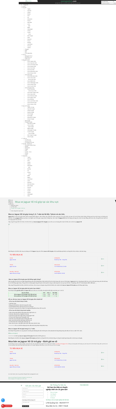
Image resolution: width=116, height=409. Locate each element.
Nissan (29, 20)
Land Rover (29, 44)
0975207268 (57, 271)
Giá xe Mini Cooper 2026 (32, 92)
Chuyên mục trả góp (15, 208)
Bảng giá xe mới (26, 60)
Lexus (28, 24)
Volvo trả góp (30, 136)
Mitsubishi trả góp (31, 117)
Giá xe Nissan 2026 (31, 73)
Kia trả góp (29, 115)
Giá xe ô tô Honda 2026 (32, 64)
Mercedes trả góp (31, 123)
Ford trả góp (30, 114)
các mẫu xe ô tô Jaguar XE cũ (61, 343)
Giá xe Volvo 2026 (31, 94)
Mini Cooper (30, 35)
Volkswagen (30, 29)
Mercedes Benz (30, 184)
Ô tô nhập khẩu (28, 53)
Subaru (29, 47)
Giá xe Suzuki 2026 (31, 86)
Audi (29, 25)
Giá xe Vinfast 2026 (31, 84)
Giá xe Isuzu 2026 (32, 90)
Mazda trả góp (30, 112)
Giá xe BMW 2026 (31, 81)
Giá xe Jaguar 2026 (31, 97)
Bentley (29, 42)
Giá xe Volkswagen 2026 (32, 82)
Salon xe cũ (27, 58)
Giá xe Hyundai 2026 (32, 63)
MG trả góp (27, 120)
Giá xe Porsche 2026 (31, 102)
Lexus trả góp (30, 125)
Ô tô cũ (24, 54)
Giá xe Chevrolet (31, 89)
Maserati (29, 39)
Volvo (28, 37)
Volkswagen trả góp (31, 130)
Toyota (28, 9)
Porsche (29, 45)
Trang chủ (25, 4)
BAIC (26, 50)
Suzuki (28, 32)
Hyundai (29, 10)
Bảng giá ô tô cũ (28, 56)
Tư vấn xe (24, 138)
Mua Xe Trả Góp (26, 106)
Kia (28, 17)
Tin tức (24, 6)
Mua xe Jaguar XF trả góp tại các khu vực (17, 378)
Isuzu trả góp (31, 133)
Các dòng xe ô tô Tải (29, 142)
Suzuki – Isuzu (28, 151)
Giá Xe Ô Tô (53, 396)
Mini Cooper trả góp (31, 135)
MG (26, 52)
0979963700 (57, 258)
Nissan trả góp (30, 119)
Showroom (24, 155)
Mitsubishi (29, 19)
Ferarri (28, 40)
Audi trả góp (31, 126)
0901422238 (57, 264)
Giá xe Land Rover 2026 (32, 100)
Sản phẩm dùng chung (30, 145)
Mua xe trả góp (53, 392)
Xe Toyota (52, 397)
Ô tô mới (24, 7)
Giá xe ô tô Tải (28, 141)
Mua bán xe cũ (28, 57)
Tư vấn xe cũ (28, 139)
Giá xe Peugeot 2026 (29, 87)
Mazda (28, 14)
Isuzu (29, 34)
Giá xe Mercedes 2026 (32, 76)
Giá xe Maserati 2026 (32, 95)
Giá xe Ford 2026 (31, 68)
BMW (28, 27)
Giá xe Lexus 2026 (31, 77)
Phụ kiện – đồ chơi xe (27, 143)
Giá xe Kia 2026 (30, 69)
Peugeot (27, 49)
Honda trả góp (30, 110)
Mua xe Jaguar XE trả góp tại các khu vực (37, 201)
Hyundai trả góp (31, 109)
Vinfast (29, 30)
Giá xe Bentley (30, 99)
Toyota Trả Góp (30, 107)
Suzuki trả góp (30, 131)
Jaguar (28, 177)
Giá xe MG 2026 (28, 74)
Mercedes (29, 22)
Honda (28, 12)
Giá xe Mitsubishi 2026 (32, 71)
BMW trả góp (30, 128)
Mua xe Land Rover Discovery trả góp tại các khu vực (20, 377)
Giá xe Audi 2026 (32, 79)
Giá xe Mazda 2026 (31, 66)
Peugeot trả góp (28, 122)
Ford (28, 15)
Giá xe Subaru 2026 (31, 104)
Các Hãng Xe (53, 394)
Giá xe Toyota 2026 (31, 61)
